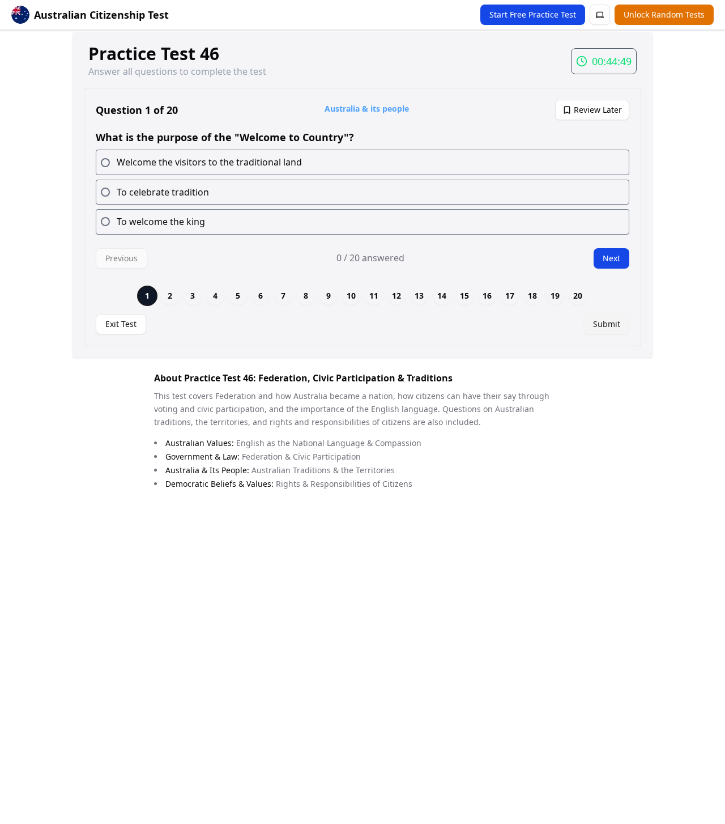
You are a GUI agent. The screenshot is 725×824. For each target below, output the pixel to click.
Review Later (598, 109)
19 (555, 295)
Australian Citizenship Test (101, 15)
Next (611, 258)
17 (509, 295)
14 (441, 295)
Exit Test (121, 323)
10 (351, 295)
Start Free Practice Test (532, 14)
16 (487, 295)
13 (419, 295)
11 (373, 295)
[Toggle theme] (600, 15)
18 (532, 295)
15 (464, 295)
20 (577, 295)
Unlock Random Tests (664, 14)
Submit (606, 323)
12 (396, 295)
